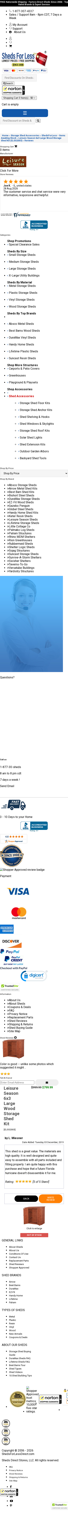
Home (5, 135)
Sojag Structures (19, 550)
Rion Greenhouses (20, 540)
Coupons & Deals (20, 1007)
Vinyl (11, 1327)
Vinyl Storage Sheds (22, 299)
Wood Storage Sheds (22, 306)
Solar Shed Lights (31, 437)
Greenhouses (17, 375)
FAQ (11, 1010)
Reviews (29, 140)
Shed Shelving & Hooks (35, 417)
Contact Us (15, 1257)
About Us (19, 32)
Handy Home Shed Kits (23, 512)
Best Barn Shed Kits (21, 492)
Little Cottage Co (19, 526)
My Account (19, 24)
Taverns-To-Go (18, 564)
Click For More (9, 170)
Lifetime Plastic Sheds (23, 351)
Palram (12, 1302)
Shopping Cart (18, 98)
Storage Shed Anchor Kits (36, 410)
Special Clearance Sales (24, 244)
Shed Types (15, 1368)
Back (26, 1198)
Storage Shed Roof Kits (35, 430)
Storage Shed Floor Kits (35, 403)
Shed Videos (15, 1372)
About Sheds (17, 1003)
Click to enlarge (34, 1228)
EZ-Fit (12, 1292)
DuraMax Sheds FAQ (19, 1358)
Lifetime (13, 1299)
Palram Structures (20, 533)
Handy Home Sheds (21, 344)
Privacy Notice (18, 1014)
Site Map (14, 1031)
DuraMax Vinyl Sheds (22, 337)
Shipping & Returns (21, 1024)
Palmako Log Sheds (21, 530)
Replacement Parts (21, 1017)
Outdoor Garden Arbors (34, 451)
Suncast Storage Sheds (24, 554)
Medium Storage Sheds (24, 261)
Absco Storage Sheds (23, 485)
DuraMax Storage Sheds (24, 499)
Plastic (12, 1320)
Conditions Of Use (18, 1253)
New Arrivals (15, 1333)
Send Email (7, 786)
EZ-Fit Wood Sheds (21, 502)
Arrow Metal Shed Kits (23, 488)
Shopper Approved (19, 1267)
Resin (12, 1323)
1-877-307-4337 (23, 11)
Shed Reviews (18, 1021)
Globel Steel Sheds (21, 509)
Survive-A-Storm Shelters (25, 557)
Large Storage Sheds (22, 268)
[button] (9, 1492)
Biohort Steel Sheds (21, 495)
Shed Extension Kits (32, 444)
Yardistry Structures (21, 571)
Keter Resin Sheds (21, 516)
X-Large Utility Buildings (24, 275)
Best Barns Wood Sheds (24, 330)
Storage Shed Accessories (25, 135)
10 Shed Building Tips (20, 1375)
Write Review (51, 1198)
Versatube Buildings (21, 568)
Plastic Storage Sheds (23, 292)
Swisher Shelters (20, 561)
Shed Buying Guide (21, 1027)
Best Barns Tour (17, 1365)
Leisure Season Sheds (23, 519)
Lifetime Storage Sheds (24, 523)
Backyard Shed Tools (33, 458)
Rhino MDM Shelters (22, 537)
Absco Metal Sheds (21, 323)
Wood (12, 1330)
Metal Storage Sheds (22, 286)
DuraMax (13, 1288)
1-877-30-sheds (10, 767)
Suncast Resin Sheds (22, 358)
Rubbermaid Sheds (21, 543)
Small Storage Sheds (22, 255)
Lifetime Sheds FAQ (19, 1361)
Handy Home (16, 1295)
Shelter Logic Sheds (22, 547)
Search (9, 83)
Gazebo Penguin (19, 505)
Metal (12, 1316)
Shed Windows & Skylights (37, 423)
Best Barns (14, 1285)
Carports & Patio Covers (24, 368)
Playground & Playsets (23, 382)
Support (17, 28)
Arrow (12, 1281)
